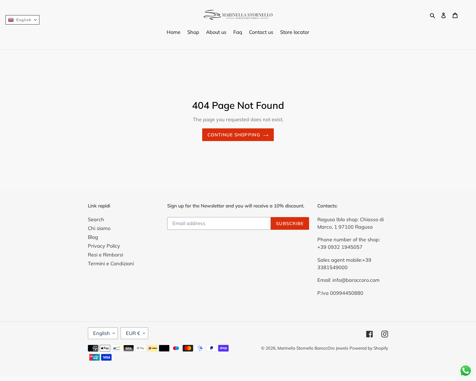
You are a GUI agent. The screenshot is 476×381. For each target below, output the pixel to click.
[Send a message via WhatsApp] (465, 370)
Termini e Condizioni (111, 263)
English (101, 333)
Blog (93, 237)
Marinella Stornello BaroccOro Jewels (312, 348)
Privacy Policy (104, 246)
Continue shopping (233, 134)
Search (96, 219)
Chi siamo (99, 228)
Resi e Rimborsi (105, 255)
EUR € (133, 333)
